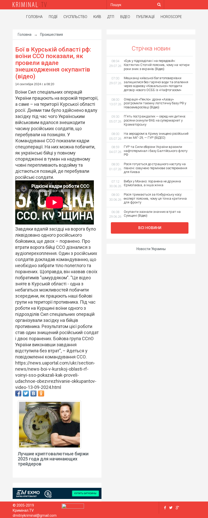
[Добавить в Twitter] (26, 393)
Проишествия (51, 34)
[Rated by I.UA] (73, 507)
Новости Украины (151, 249)
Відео (125, 17)
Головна (34, 17)
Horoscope (171, 17)
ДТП (110, 17)
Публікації (145, 17)
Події (53, 17)
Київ (97, 17)
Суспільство (75, 17)
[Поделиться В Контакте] (33, 393)
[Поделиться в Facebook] (18, 393)
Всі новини (149, 228)
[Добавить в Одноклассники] (41, 393)
